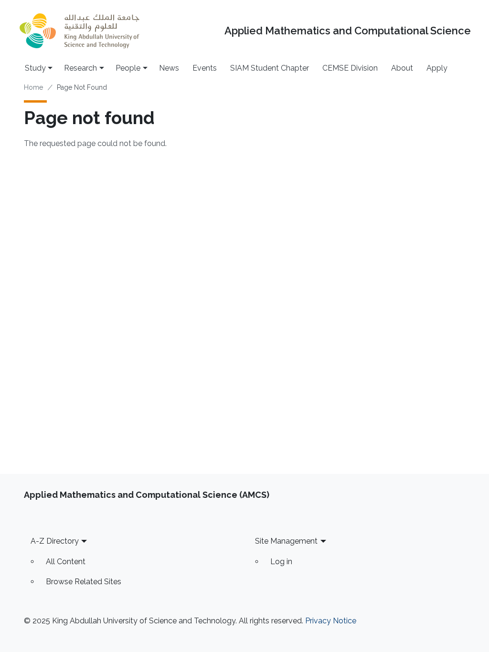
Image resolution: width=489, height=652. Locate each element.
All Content (65, 561)
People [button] (128, 68)
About (402, 68)
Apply (436, 68)
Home (33, 87)
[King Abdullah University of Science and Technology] (79, 30)
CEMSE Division (350, 68)
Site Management (286, 541)
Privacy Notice (330, 620)
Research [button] (80, 68)
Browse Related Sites (83, 581)
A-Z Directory (55, 541)
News (169, 68)
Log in (281, 561)
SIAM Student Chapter (269, 68)
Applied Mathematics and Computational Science (347, 31)
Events (204, 68)
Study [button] (35, 68)
